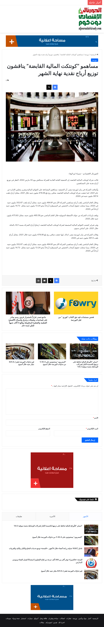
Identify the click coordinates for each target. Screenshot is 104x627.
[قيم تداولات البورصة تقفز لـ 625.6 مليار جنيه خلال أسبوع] (20, 351)
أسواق (36, 618)
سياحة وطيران (53, 618)
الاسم (95, 418)
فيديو (55, 622)
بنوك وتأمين (82, 618)
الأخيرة (52, 516)
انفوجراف (48, 622)
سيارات (30, 618)
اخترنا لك (61, 622)
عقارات (68, 618)
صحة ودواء (16, 618)
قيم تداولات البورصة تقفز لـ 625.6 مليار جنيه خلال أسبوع (61, 571)
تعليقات (19, 516)
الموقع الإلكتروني (44, 429)
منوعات (8, 618)
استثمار (23, 618)
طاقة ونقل (43, 618)
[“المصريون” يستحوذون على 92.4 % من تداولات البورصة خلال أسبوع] (52, 351)
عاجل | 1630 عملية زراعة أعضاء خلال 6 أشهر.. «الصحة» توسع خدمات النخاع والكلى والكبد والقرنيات (45, 548)
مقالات (41, 622)
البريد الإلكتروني (92, 429)
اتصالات (62, 618)
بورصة (86, 55)
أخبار (89, 618)
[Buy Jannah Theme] (52, 41)
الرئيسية (93, 55)
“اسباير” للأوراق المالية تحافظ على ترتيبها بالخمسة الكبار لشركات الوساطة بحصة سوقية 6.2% (85, 364)
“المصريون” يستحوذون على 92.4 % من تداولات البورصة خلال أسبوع (57, 537)
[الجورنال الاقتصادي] (90, 19)
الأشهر (85, 516)
